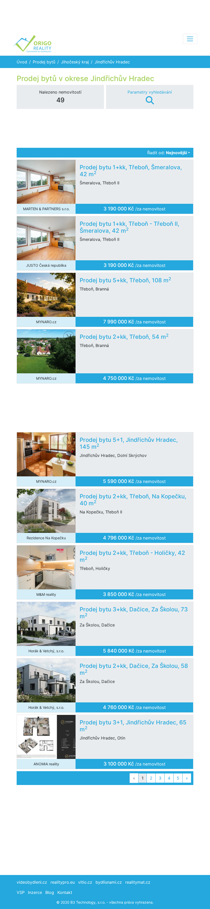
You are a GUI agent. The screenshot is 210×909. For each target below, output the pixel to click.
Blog (49, 892)
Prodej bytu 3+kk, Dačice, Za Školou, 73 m (134, 613)
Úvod (22, 61)
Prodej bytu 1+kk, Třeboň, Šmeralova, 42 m (131, 170)
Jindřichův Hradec (112, 61)
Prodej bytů (44, 61)
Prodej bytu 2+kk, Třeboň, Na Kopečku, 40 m (133, 500)
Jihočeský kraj (75, 61)
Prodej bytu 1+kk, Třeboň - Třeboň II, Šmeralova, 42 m (129, 227)
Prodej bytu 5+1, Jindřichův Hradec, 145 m (129, 443)
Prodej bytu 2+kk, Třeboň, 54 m (124, 336)
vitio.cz (85, 882)
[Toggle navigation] (190, 39)
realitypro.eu (62, 882)
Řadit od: (167, 152)
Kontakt (64, 892)
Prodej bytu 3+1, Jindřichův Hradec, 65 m (133, 726)
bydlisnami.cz (109, 882)
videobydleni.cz (32, 882)
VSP (21, 892)
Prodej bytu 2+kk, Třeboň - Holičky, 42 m (132, 556)
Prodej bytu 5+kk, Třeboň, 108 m (125, 280)
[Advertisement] (105, 15)
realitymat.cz (137, 882)
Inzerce (35, 892)
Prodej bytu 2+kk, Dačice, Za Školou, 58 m (134, 669)
